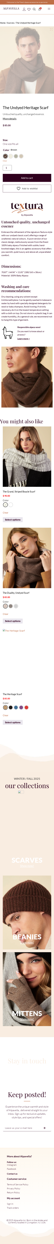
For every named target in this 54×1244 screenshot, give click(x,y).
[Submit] (44, 1128)
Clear (5, 161)
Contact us (12, 1173)
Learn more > (23, 338)
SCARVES (27, 860)
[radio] (5, 156)
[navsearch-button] (34, 9)
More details (9, 118)
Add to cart (27, 177)
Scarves (10, 23)
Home (2, 23)
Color (6, 150)
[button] (49, 9)
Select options (12, 519)
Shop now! (27, 866)
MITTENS (27, 1013)
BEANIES (27, 937)
